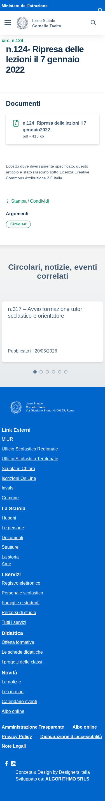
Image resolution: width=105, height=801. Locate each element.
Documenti (12, 537)
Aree (6, 563)
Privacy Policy (17, 736)
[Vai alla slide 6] (65, 372)
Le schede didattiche (22, 652)
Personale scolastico (22, 593)
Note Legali (14, 746)
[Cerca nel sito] (93, 23)
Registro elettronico (21, 583)
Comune (10, 497)
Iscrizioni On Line (19, 478)
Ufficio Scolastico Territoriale (30, 458)
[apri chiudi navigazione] (7, 23)
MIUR (7, 439)
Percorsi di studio (19, 612)
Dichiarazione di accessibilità (71, 736)
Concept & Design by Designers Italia (52, 772)
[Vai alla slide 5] (59, 372)
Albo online (13, 711)
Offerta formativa (18, 642)
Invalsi (8, 488)
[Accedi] (100, 11)
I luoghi (9, 518)
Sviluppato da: (52, 779)
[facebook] (6, 763)
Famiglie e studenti (20, 602)
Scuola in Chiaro (18, 468)
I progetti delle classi (22, 662)
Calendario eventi (19, 701)
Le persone (13, 527)
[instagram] (13, 763)
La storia (10, 557)
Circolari (18, 224)
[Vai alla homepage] (22, 23)
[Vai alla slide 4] (53, 372)
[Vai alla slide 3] (47, 372)
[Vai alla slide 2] (41, 372)
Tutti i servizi (14, 622)
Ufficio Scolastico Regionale (30, 449)
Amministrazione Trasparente (33, 727)
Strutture (10, 547)
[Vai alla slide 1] (35, 372)
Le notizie (11, 681)
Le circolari (13, 691)
